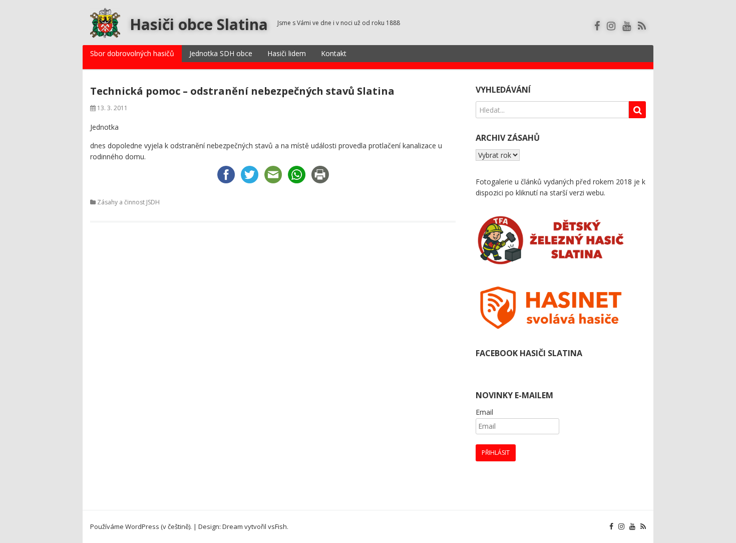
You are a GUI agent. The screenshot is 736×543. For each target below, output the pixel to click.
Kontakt (333, 53)
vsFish (277, 526)
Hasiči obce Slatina (199, 24)
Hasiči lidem (286, 53)
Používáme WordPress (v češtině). (141, 526)
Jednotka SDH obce (220, 53)
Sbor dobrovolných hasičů (132, 53)
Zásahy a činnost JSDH (128, 202)
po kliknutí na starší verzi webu (554, 192)
